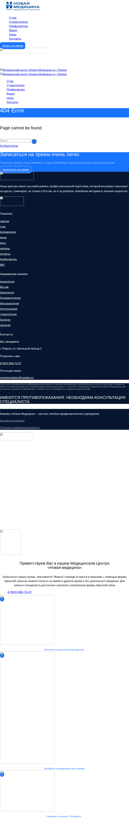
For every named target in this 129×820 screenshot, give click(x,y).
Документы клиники (12, 420)
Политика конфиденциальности (19, 427)
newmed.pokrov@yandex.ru (16, 377)
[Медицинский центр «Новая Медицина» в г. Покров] (33, 70)
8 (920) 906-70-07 (10, 363)
